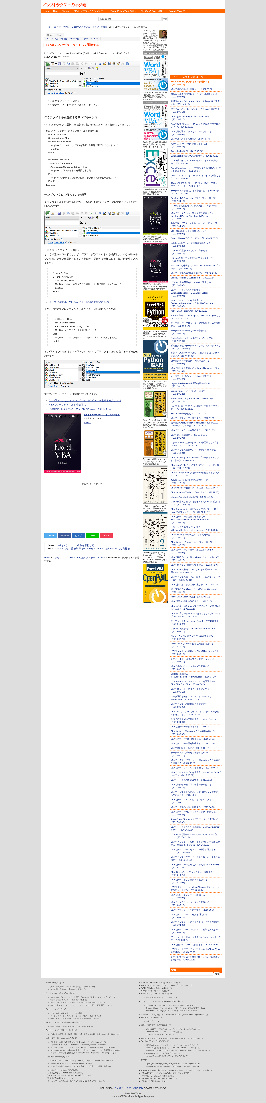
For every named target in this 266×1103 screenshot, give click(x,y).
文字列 (92, 1034)
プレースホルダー (167, 1008)
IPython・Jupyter (152, 1066)
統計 (118, 1034)
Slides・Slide (184, 1005)
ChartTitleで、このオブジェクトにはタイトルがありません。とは (85, 400)
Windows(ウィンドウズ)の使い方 (155, 1041)
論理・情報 (72, 1034)
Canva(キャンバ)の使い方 (152, 1070)
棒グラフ (61, 1016)
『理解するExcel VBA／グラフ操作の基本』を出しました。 (82, 409)
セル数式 (89, 1066)
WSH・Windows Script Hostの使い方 (156, 988)
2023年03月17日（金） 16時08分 (63, 39)
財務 (98, 1034)
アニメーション (193, 1011)
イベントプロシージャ (82, 1042)
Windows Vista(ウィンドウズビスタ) (186, 1048)
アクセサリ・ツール (174, 1045)
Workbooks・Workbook (80, 1045)
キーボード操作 (81, 1016)
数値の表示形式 (69, 1026)
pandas (184, 1064)
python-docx (166, 1066)
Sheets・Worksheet (98, 1045)
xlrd (165, 1064)
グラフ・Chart (100, 27)
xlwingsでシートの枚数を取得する (75, 545)
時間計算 (62, 1034)
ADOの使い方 (176, 983)
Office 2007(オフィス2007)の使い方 (156, 1025)
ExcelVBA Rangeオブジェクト (58, 1057)
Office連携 (54, 1005)
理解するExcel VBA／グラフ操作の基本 (102, 414)
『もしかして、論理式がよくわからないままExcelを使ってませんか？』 (76, 1081)
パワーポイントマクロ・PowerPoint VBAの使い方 (162, 1001)
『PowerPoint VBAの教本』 (123, 11)
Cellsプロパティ (56, 1061)
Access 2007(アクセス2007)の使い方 (160, 1034)
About (55, 11)
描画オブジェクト (84, 989)
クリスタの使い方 (204, 1070)
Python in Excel (195, 1064)
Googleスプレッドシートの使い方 (155, 991)
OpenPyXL (150, 1064)
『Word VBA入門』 (178, 11)
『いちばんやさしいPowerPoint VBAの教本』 (65, 1073)
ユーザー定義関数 (104, 1050)
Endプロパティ (70, 1061)
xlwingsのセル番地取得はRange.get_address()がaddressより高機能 (92, 548)
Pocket (106, 535)
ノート (168, 1011)
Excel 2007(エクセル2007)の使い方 (186, 1029)
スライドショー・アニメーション (164, 997)
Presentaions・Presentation (156, 1005)
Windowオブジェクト (97, 1002)
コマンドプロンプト (191, 1045)
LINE (92, 535)
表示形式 (89, 1063)
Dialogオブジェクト (109, 1053)
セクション (95, 997)
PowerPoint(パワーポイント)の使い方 (157, 993)
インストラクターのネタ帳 (64, 4)
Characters (111, 1047)
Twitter (51, 535)
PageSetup (95, 1053)
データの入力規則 (92, 1018)
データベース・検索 (74, 1013)
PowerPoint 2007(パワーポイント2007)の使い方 (164, 1032)
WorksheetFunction (57, 1050)
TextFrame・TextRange (155, 1011)
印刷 (56, 989)
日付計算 (53, 1034)
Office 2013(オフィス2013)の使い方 (188, 1038)
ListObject (54, 1047)
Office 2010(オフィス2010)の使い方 (156, 1038)
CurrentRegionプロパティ (103, 1061)
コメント (75, 1066)
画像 (190, 1008)
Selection (75, 1000)
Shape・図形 (90, 1005)
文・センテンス (72, 1002)
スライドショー (179, 1011)
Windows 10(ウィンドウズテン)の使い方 (194, 1050)
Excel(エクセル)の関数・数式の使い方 (62, 1030)
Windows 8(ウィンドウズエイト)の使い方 (161, 1050)
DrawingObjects (83, 1053)
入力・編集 (54, 987)
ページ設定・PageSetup (80, 997)
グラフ (53, 1016)
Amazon (87, 422)
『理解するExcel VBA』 (152, 11)
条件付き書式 (55, 1026)
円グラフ (70, 1016)
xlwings (159, 1064)
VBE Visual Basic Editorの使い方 (155, 983)
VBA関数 (68, 1042)
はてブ (78, 535)
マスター (194, 1005)
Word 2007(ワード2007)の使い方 (158, 1029)
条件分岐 (53, 1042)
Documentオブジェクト (59, 997)
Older (59, 35)
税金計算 (105, 1034)
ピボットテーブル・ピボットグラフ (69, 1018)
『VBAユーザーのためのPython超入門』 (158, 1076)
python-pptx (177, 1066)
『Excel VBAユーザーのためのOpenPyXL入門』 (161, 1078)
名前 (62, 1013)
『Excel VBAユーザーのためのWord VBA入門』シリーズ (69, 1075)
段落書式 (63, 989)
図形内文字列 (70, 1053)
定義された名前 (73, 1050)
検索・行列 (83, 1034)
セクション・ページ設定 (70, 987)
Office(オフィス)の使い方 (151, 1017)
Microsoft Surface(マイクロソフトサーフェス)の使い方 (166, 1056)
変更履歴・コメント (104, 1005)
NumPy (176, 1064)
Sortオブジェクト (66, 1047)
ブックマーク (65, 1005)
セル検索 (98, 1066)
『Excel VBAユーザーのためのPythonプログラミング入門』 (166, 1073)
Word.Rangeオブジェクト (60, 1000)
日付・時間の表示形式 (85, 1026)
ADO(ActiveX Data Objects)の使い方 (193, 1015)
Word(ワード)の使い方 (55, 983)
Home (46, 11)
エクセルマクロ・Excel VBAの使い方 (72, 27)
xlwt (170, 1064)
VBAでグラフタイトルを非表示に (67, 404)
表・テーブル (78, 1005)
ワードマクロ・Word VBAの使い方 (60, 993)
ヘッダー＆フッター (109, 997)
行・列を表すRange (76, 1063)
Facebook (64, 535)
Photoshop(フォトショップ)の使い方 (180, 1070)
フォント (83, 1002)
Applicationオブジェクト (59, 1045)
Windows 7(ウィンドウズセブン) (158, 1048)
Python (144, 1060)
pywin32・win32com (191, 1066)
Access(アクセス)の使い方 (152, 1015)
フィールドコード (88, 987)
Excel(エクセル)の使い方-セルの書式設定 (63, 1022)
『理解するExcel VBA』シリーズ (59, 1078)
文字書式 (72, 989)
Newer (50, 35)
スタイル (84, 1000)
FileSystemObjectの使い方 (152, 985)
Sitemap (66, 11)
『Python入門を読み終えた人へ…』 (156, 1081)
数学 (113, 1034)
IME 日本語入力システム (155, 1045)
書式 (147, 997)
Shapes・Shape (56, 1053)
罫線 (82, 1066)
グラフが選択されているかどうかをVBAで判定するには (80, 302)
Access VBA (171, 1015)
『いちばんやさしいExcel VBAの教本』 (62, 1070)
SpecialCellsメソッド (58, 1063)
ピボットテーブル (88, 1050)
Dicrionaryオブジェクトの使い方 (178, 985)
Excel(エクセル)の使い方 (56, 1009)
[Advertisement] (92, 507)
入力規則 (53, 1066)
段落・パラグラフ (57, 1002)
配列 (61, 1042)
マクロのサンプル (99, 1042)
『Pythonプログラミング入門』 (89, 11)
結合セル (107, 1066)
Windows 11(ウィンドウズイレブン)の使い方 (163, 1053)
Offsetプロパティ (84, 1061)
